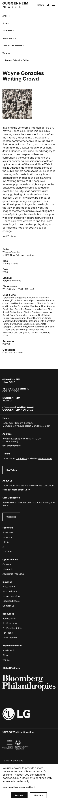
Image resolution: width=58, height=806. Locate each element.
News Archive (9, 637)
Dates (7, 23)
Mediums (9, 31)
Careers (6, 564)
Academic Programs (13, 574)
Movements (10, 38)
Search (48, 5)
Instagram (7, 537)
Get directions (10, 445)
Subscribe (11, 517)
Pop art (49, 127)
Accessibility (9, 618)
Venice (6, 660)
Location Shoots (10, 601)
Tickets (40, 5)
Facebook (7, 532)
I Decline (38, 795)
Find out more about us (14, 489)
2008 (5, 272)
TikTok (5, 542)
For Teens (7, 633)
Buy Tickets (11, 470)
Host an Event (9, 591)
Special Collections (14, 46)
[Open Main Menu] (54, 5)
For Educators (9, 623)
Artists (7, 16)
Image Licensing (11, 596)
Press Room (8, 586)
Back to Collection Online (17, 60)
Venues (8, 53)
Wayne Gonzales (11, 252)
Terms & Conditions (12, 760)
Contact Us (8, 605)
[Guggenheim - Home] (15, 5)
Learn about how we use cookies (18, 787)
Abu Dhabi (8, 650)
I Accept (19, 795)
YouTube (6, 551)
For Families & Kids (12, 628)
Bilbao (5, 655)
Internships (8, 569)
